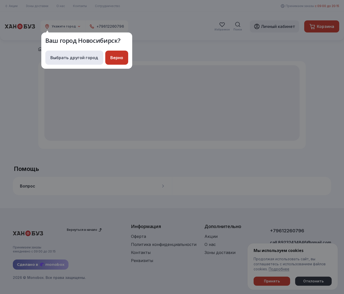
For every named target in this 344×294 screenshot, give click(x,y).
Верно (116, 57)
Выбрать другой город (74, 57)
